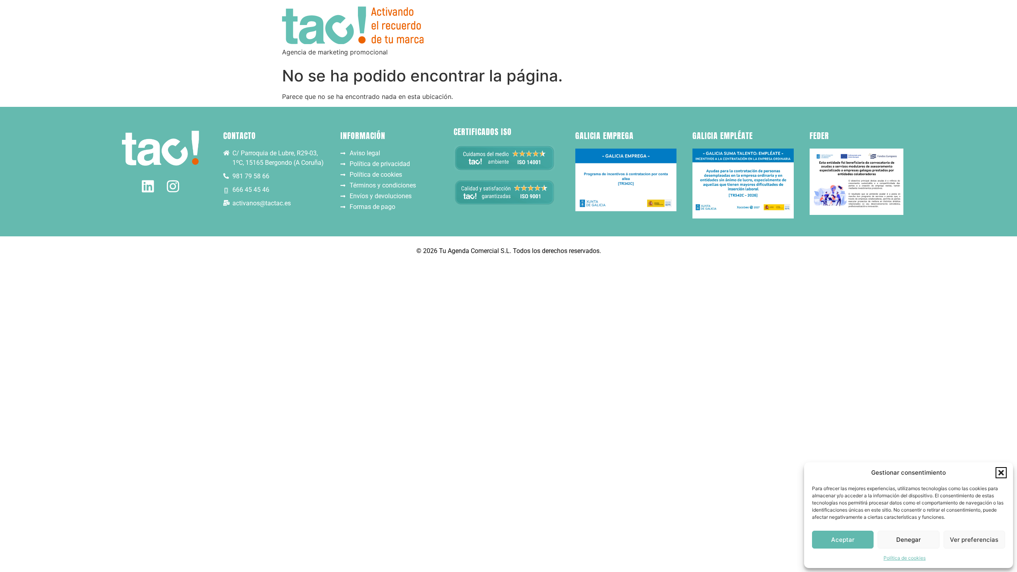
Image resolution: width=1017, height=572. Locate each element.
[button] (1001, 473)
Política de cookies (905, 558)
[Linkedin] (147, 186)
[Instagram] (173, 186)
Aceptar (843, 539)
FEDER (819, 135)
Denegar (908, 539)
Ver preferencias (974, 539)
